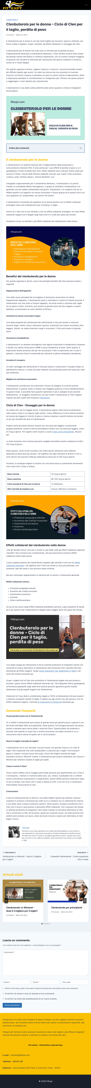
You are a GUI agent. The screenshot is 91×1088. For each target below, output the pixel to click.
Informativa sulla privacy (51, 1045)
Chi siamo (33, 1045)
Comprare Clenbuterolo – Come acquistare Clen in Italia (69, 856)
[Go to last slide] (6, 900)
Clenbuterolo (12, 20)
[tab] (42, 923)
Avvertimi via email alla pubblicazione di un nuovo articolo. (31, 999)
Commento (9, 952)
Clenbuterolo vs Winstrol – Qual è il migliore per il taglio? (22, 856)
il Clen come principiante (63, 432)
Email (36, 982)
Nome (7, 982)
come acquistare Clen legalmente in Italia (57, 671)
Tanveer (11, 35)
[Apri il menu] (86, 5)
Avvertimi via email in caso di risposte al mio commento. (30, 993)
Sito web (66, 982)
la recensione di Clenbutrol (50, 702)
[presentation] (23, 891)
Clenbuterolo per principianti (66, 907)
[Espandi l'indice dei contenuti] (80, 148)
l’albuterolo (44, 398)
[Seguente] (85, 900)
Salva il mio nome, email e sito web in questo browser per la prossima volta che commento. (41, 988)
